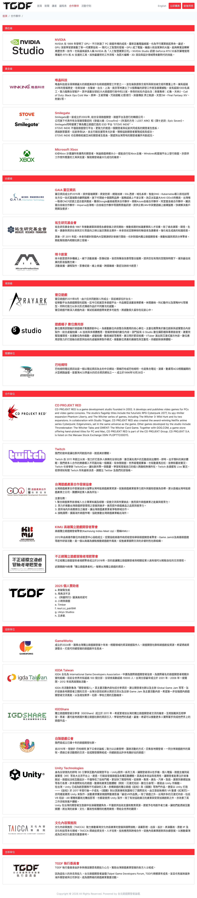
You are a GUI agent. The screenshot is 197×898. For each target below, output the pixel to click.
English (162, 5)
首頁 (39, 5)
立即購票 (175, 5)
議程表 (63, 5)
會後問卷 (188, 5)
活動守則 (86, 5)
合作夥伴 (74, 5)
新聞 (46, 5)
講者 (54, 5)
